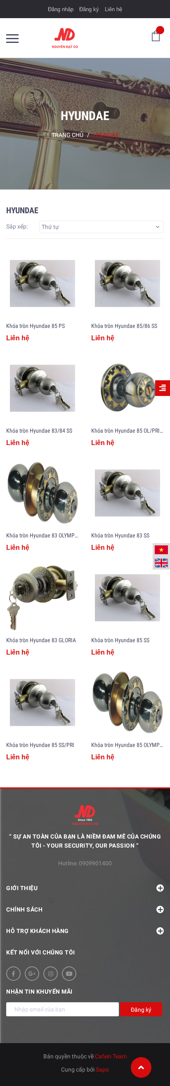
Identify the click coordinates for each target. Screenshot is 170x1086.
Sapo (102, 1069)
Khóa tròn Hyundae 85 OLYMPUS (128, 745)
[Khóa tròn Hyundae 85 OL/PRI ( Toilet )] (127, 388)
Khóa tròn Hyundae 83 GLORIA (41, 640)
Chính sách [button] (24, 909)
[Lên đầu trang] (141, 1067)
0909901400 (95, 863)
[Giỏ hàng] (156, 35)
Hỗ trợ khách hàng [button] (37, 931)
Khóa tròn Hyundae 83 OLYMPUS (43, 535)
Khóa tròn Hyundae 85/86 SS (124, 326)
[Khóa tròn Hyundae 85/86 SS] (127, 283)
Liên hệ (113, 9)
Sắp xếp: (17, 226)
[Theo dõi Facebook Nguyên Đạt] (13, 973)
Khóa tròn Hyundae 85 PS (35, 326)
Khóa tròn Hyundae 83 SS (120, 535)
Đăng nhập (60, 9)
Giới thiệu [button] (22, 888)
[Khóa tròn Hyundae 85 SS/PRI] (42, 702)
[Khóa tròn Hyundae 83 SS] (127, 493)
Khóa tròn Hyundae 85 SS (120, 640)
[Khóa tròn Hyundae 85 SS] (127, 598)
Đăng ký (89, 9)
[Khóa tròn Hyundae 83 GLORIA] (42, 598)
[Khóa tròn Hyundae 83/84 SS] (42, 388)
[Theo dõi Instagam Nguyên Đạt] (50, 973)
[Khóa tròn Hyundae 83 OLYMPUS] (42, 493)
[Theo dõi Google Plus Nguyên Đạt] (32, 973)
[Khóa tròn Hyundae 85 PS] (42, 283)
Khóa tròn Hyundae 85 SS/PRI (40, 745)
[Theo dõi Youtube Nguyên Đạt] (69, 973)
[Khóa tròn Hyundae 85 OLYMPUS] (127, 702)
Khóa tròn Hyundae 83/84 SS (39, 430)
